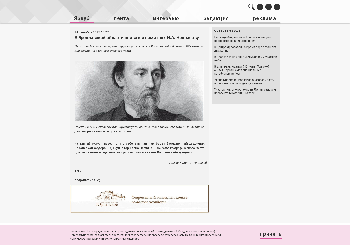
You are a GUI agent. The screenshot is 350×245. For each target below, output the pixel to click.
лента (121, 18)
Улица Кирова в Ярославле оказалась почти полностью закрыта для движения (244, 81)
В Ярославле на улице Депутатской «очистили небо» (245, 58)
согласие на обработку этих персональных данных (167, 234)
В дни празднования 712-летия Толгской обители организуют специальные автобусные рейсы (241, 70)
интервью (166, 18)
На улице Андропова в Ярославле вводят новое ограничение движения (242, 39)
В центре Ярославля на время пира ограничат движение (245, 48)
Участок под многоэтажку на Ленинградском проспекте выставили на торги (245, 91)
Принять (271, 234)
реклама (264, 18)
